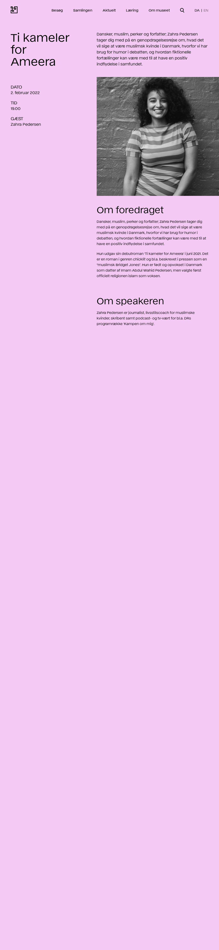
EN (206, 10)
